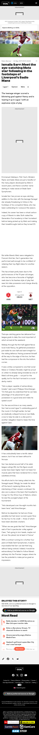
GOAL (4, 711)
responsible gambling (18, 711)
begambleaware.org (25, 719)
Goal (11, 701)
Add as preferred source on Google (21, 610)
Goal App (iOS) (19, 682)
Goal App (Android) (8, 682)
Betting (34, 682)
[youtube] (25, 676)
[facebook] (13, 676)
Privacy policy (26, 680)
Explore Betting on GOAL (11, 27)
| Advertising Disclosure (14, 22)
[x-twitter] (17, 676)
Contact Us (6, 680)
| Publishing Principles (26, 22)
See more (19, 649)
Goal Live (27, 682)
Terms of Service (15, 680)
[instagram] (21, 676)
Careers (33, 680)
